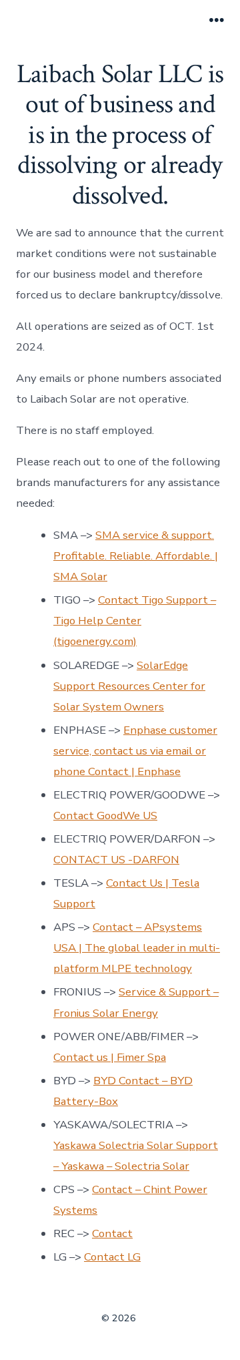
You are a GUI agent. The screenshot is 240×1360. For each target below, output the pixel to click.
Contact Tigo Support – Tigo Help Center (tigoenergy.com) (134, 620)
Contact (112, 1233)
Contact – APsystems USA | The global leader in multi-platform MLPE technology (136, 947)
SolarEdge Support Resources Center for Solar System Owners (129, 686)
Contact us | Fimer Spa (109, 1057)
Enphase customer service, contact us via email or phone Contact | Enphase (135, 750)
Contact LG (112, 1257)
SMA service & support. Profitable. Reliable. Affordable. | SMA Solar (135, 555)
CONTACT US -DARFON (116, 859)
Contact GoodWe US (105, 815)
